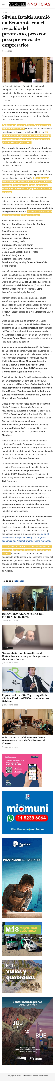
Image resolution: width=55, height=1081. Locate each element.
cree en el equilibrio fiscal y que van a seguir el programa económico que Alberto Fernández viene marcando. (26, 537)
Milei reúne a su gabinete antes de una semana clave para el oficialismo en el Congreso (24, 740)
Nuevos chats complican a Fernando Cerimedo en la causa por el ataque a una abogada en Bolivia (25, 656)
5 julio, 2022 (7, 51)
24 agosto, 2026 (10, 747)
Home (4, 12)
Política (12, 12)
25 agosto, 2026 (10, 621)
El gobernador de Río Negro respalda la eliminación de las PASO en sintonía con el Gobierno (26, 698)
